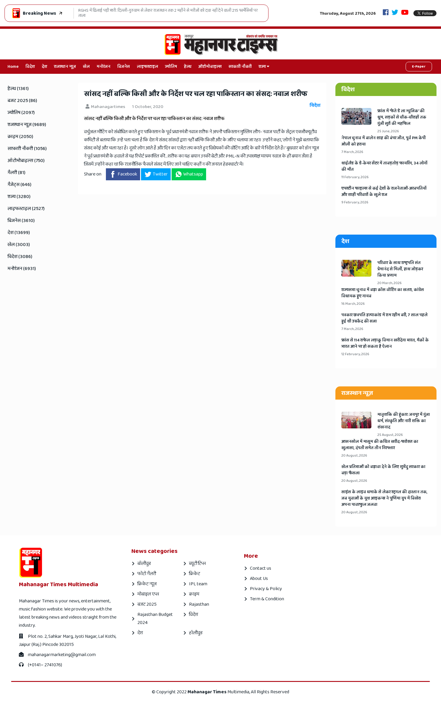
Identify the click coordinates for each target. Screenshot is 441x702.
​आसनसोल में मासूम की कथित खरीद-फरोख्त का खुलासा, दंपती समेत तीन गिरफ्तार (379, 445)
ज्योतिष (171, 66)
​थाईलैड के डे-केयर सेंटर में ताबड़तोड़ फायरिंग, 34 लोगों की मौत (384, 166)
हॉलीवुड (195, 633)
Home (13, 66)
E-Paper (419, 66)
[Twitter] (395, 13)
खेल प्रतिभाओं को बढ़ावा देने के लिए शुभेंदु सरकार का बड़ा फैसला (383, 470)
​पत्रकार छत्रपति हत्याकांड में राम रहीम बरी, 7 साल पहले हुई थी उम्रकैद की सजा (384, 318)
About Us (259, 578)
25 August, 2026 (390, 434)
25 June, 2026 (388, 131)
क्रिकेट (194, 574)
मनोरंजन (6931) (22, 268)
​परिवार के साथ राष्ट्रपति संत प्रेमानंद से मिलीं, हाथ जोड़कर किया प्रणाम (400, 269)
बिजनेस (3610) (21, 220)
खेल (86, 66)
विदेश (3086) (20, 256)
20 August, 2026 (354, 455)
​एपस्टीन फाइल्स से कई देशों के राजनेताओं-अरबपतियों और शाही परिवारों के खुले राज (384, 191)
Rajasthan (199, 604)
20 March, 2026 (389, 283)
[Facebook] (385, 13)
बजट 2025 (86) (22, 100)
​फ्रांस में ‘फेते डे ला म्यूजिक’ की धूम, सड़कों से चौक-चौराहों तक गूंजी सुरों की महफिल (401, 117)
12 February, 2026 (355, 354)
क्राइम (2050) (20, 136)
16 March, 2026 (353, 303)
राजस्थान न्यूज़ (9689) (27, 124)
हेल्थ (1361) (18, 88)
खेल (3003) (19, 244)
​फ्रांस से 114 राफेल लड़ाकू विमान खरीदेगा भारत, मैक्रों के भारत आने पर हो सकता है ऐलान (385, 343)
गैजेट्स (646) (20, 184)
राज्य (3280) (19, 196)
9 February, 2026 (354, 202)
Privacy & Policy (266, 588)
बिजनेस (123, 66)
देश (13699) (19, 232)
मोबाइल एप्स (148, 594)
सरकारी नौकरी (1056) (27, 148)
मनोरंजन (103, 66)
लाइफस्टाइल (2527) (26, 208)
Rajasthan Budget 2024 (155, 618)
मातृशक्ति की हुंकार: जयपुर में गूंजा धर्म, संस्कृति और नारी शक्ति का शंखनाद (403, 421)
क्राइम (194, 594)
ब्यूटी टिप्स (197, 563)
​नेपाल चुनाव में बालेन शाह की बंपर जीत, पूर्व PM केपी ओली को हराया (383, 141)
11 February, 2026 (355, 177)
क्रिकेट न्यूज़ (147, 584)
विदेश (30, 66)
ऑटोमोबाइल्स (210, 66)
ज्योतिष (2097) (21, 112)
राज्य (263, 66)
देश (44, 66)
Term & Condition (267, 599)
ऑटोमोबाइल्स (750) (26, 160)
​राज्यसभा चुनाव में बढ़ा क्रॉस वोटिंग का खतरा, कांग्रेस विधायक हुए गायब (382, 293)
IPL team (198, 584)
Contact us (260, 568)
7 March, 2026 (352, 151)
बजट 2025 (147, 604)
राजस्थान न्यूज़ (65, 66)
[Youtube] (405, 13)
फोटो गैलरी (146, 574)
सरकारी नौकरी (240, 66)
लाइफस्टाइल (147, 66)
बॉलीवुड (144, 563)
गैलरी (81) (17, 172)
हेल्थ (187, 66)
